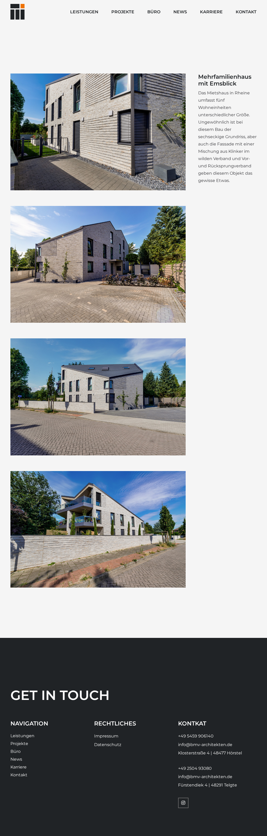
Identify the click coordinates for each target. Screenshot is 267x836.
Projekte (19, 743)
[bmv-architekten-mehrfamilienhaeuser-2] (98, 264)
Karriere (18, 767)
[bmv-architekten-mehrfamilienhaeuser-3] (98, 132)
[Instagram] (183, 803)
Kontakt (18, 774)
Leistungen (22, 735)
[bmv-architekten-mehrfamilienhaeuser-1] (98, 529)
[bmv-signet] (17, 12)
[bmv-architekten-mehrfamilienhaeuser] (98, 396)
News (16, 759)
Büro (15, 751)
